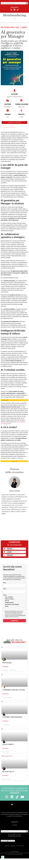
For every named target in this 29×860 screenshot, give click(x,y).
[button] (14, 19)
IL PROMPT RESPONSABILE (12, 717)
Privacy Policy (22, 615)
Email (4, 588)
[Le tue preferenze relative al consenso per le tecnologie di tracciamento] (2, 857)
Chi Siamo (14, 825)
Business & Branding (9, 598)
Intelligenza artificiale (9, 602)
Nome (4, 582)
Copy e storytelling (9, 597)
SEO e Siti (7, 600)
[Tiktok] (17, 9)
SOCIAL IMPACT (8, 744)
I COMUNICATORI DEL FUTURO (13, 690)
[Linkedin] (14, 9)
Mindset (6, 606)
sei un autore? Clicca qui (14, 834)
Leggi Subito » (5, 666)
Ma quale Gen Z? (8, 772)
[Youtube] (22, 796)
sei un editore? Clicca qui (14, 836)
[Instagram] (11, 9)
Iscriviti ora (14, 620)
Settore (5, 595)
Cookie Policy (11, 840)
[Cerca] (27, 3)
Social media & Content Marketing (12, 604)
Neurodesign (7, 663)
